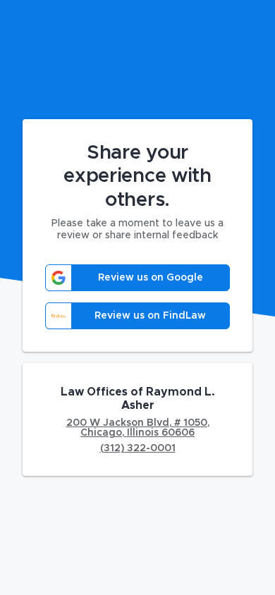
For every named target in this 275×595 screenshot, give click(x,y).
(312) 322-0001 (138, 448)
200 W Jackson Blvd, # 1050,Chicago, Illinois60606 (137, 428)
